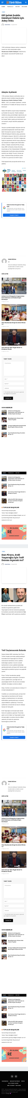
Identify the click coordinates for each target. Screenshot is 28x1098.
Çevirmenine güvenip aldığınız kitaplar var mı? (14, 515)
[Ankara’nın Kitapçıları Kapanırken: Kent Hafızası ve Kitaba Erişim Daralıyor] (14, 286)
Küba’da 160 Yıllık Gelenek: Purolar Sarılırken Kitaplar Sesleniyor (15, 501)
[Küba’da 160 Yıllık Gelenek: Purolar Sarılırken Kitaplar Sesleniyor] (4, 500)
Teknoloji (10, 6)
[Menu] (2, 2)
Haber (3, 6)
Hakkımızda (5, 1081)
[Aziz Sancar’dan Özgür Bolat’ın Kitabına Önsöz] (14, 337)
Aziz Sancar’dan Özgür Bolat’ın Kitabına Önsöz (12, 348)
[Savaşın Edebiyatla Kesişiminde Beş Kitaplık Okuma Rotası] (4, 427)
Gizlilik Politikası (15, 1081)
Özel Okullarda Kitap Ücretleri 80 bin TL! (14, 323)
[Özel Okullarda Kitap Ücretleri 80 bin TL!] (14, 312)
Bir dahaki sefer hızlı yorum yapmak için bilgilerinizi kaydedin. (14, 392)
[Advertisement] (14, 74)
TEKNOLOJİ (10, 473)
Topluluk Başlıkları (11, 507)
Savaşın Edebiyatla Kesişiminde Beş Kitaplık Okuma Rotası (17, 426)
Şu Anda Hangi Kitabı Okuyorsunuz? (11, 517)
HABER (4, 473)
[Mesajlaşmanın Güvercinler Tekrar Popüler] (4, 419)
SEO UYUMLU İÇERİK (13, 1083)
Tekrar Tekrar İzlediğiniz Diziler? (10, 513)
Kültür (17, 6)
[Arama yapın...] (26, 2)
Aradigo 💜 (8, 1093)
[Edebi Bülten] (14, 2)
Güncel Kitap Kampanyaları (9, 510)
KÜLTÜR (17, 473)
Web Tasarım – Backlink (14, 1085)
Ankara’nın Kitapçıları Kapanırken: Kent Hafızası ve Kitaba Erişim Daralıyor (13, 297)
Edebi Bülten (7, 24)
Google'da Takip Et (14, 215)
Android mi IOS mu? (7, 520)
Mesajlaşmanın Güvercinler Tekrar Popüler (15, 418)
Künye (23, 1081)
